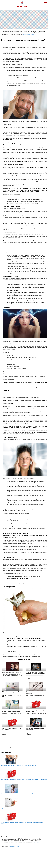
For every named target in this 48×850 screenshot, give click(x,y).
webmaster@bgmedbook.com (29, 34)
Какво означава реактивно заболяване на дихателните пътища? (17, 793)
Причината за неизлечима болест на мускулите (35, 729)
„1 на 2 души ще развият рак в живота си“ (34, 692)
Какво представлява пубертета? (11, 672)
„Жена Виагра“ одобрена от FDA (11, 692)
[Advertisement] (24, 19)
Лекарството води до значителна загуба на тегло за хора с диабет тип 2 (19, 765)
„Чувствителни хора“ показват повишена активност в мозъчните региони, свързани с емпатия (35, 674)
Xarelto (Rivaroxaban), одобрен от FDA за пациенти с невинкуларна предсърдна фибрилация (24, 779)
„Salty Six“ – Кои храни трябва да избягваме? (11, 729)
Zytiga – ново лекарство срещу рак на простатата (36, 710)
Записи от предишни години (22, 42)
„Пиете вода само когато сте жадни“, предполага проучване (11, 710)
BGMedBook (22, 6)
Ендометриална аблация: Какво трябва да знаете (13, 808)
